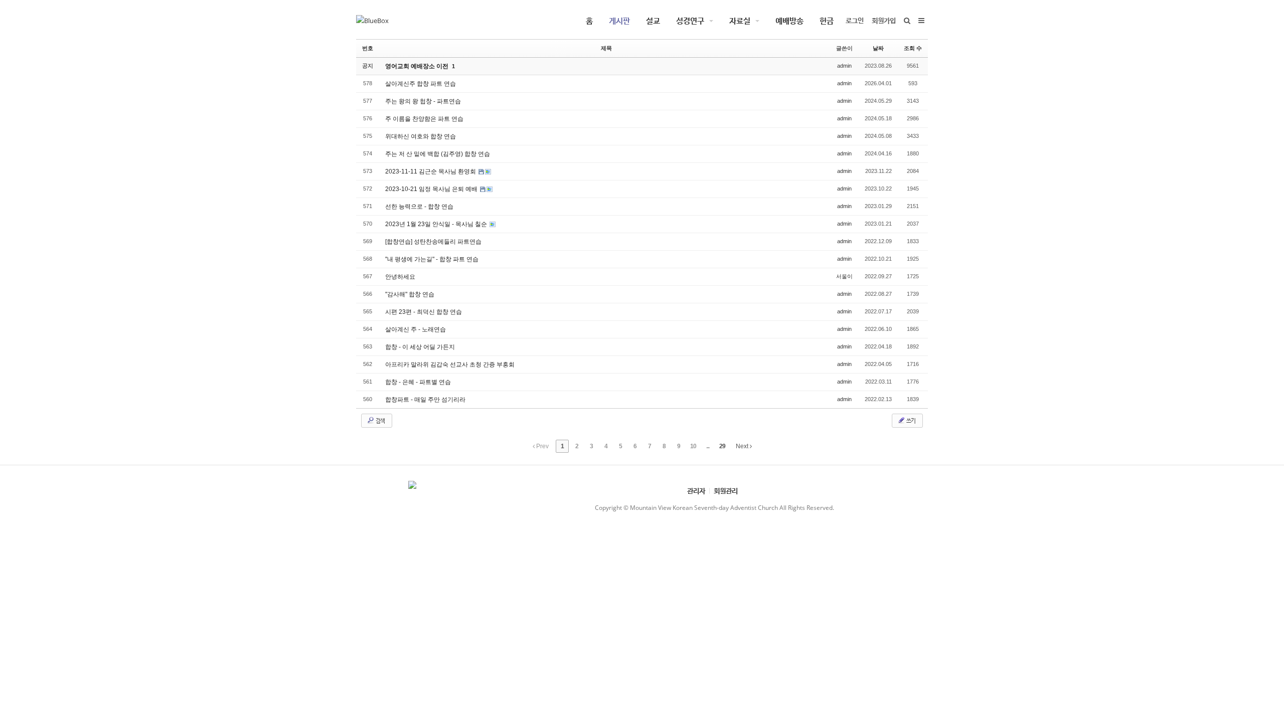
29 (722, 446)
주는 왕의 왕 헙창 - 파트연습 (423, 101)
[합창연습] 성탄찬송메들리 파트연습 (433, 241)
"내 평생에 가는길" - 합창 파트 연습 (431, 259)
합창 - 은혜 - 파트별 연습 (418, 382)
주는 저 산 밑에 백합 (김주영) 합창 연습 (437, 153)
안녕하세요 (400, 276)
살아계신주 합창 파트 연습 (420, 83)
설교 (653, 20)
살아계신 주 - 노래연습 (415, 329)
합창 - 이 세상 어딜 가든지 (420, 346)
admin (844, 66)
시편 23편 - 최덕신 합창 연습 (423, 311)
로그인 (855, 20)
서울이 (844, 276)
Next (743, 446)
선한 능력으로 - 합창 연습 (419, 206)
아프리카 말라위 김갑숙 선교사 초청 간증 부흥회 (450, 364)
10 (693, 446)
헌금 (827, 20)
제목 (606, 48)
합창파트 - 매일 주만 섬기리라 (425, 399)
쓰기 (910, 420)
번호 (367, 48)
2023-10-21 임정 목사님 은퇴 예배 (432, 189)
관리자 (696, 490)
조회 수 (913, 48)
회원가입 (884, 20)
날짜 (878, 48)
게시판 (619, 20)
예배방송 (789, 20)
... (707, 446)
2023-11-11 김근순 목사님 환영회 (431, 171)
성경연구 (690, 20)
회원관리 (726, 490)
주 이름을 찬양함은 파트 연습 (424, 118)
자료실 (739, 20)
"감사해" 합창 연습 (409, 294)
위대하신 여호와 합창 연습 (420, 136)
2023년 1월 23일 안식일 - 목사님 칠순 (437, 224)
